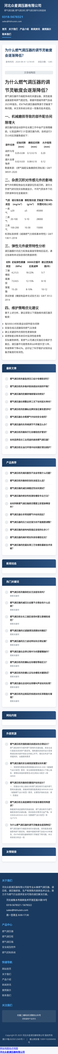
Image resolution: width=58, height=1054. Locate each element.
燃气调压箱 (7, 941)
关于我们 (13, 29)
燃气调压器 (7, 931)
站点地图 (13, 1048)
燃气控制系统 (9, 952)
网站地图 (4, 1048)
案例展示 (46, 29)
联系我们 (6, 34)
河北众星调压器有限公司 (12, 1052)
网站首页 (6, 968)
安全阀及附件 (9, 947)
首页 (4, 29)
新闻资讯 (35, 29)
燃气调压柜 (7, 936)
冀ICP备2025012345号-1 (13, 1039)
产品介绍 (24, 29)
